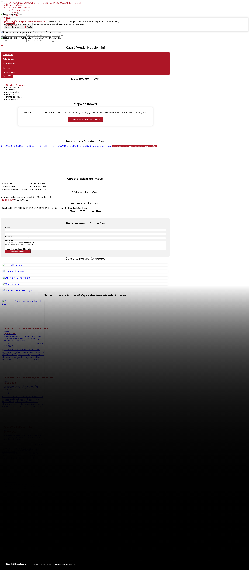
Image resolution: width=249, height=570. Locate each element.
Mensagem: (9, 240)
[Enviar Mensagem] (53, 41)
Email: (7, 232)
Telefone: (8, 236)
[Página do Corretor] (13, 265)
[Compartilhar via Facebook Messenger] (88, 216)
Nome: (7, 228)
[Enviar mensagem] (62, 35)
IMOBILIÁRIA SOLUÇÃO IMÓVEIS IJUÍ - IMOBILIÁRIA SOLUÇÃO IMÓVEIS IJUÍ (41, 3)
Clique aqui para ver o (86, 119)
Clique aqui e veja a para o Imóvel (134, 146)
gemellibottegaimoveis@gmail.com (60, 564)
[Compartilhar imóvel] (2, 45)
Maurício (10, 563)
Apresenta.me (18, 564)
